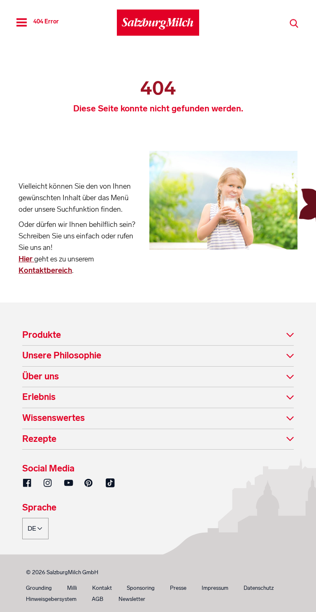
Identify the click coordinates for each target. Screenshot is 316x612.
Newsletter (131, 599)
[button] (158, 335)
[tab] (158, 335)
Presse (178, 587)
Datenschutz (259, 587)
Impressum (215, 587)
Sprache (39, 508)
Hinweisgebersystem (51, 599)
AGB (97, 599)
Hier (26, 258)
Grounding (39, 587)
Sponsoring (141, 587)
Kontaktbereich (45, 270)
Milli (72, 587)
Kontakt (102, 587)
